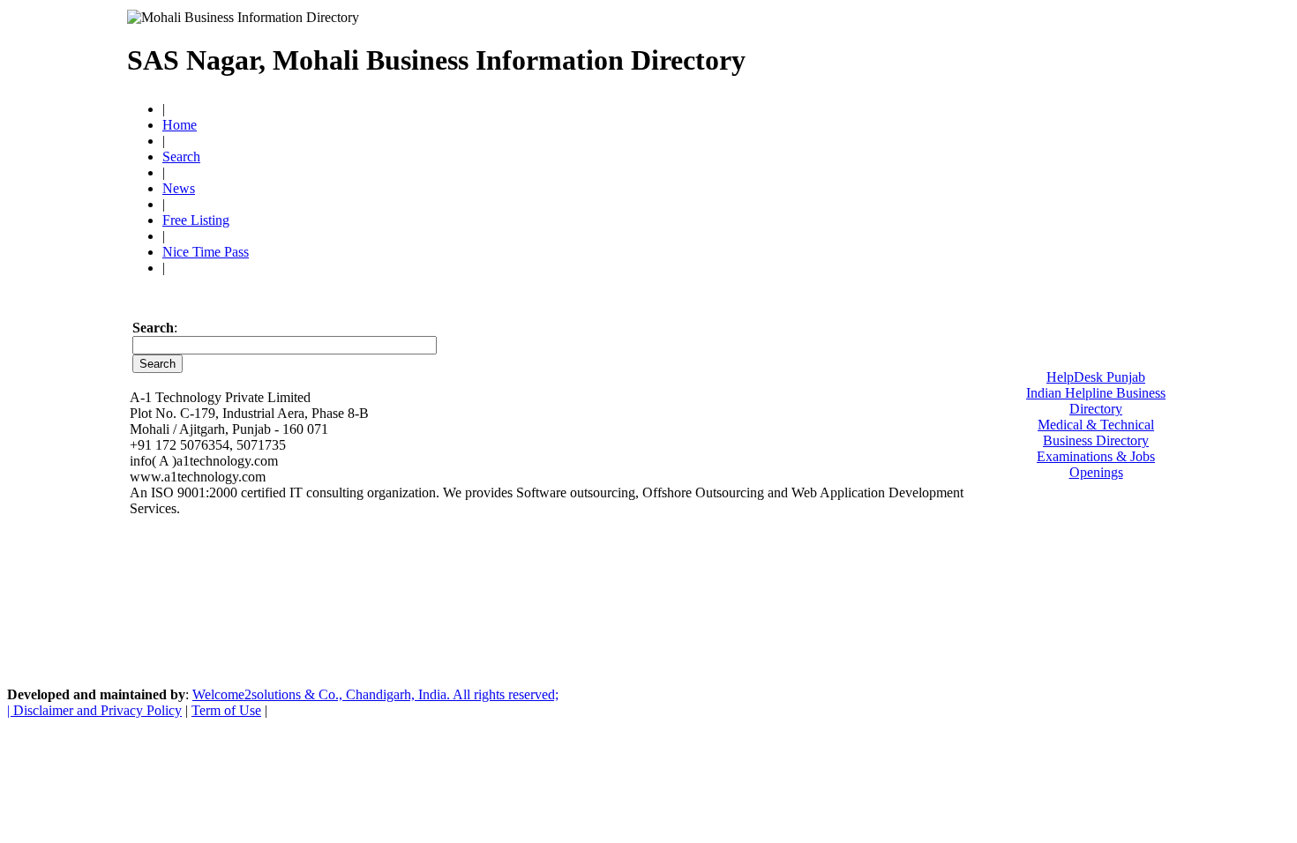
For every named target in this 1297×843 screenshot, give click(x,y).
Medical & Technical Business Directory (1096, 432)
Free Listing (195, 220)
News (178, 188)
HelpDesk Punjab (1095, 376)
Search (181, 156)
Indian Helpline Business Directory (1096, 400)
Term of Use (226, 710)
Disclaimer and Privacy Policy (97, 710)
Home (179, 124)
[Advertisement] (959, 52)
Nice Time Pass (205, 251)
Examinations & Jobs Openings (1096, 464)
